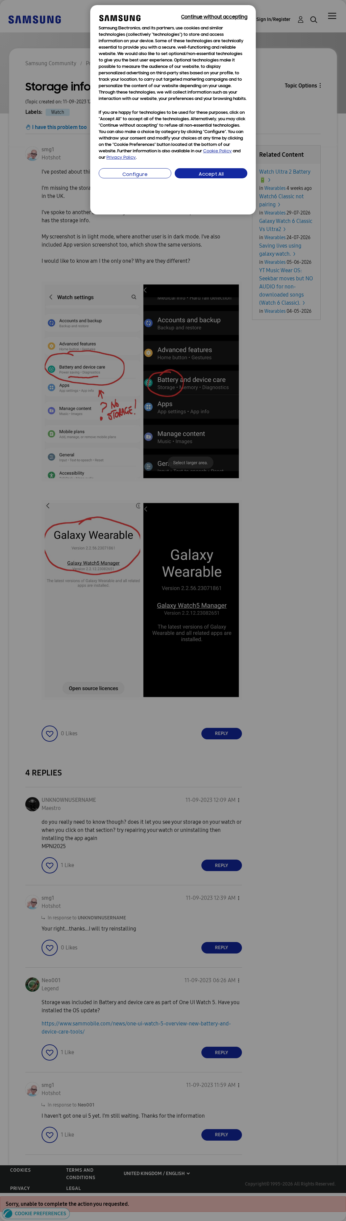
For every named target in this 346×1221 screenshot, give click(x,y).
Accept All (211, 174)
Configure (135, 174)
